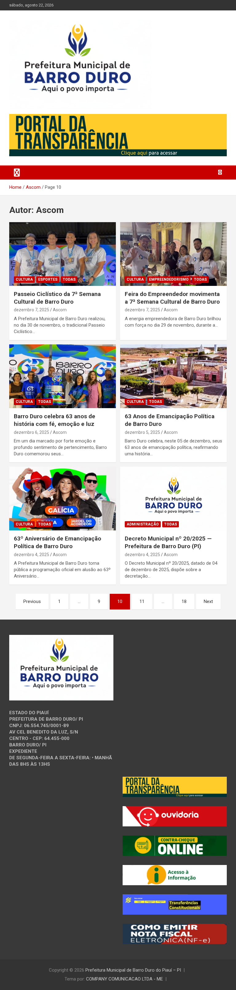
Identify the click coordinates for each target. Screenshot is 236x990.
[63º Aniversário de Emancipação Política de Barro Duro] (62, 499)
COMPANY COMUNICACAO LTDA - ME (124, 979)
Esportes (47, 279)
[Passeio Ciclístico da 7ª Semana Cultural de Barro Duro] (62, 254)
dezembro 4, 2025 (31, 554)
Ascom (60, 309)
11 (142, 601)
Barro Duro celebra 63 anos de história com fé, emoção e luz (54, 420)
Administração (143, 524)
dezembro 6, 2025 (31, 432)
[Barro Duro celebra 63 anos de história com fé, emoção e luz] (62, 376)
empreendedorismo (169, 279)
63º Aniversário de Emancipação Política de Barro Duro (57, 542)
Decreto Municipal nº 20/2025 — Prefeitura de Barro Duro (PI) (168, 542)
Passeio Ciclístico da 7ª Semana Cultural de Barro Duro (57, 297)
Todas (69, 279)
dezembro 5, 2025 (142, 432)
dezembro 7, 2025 (31, 309)
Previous (32, 601)
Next (208, 601)
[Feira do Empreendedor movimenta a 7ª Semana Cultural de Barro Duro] (173, 254)
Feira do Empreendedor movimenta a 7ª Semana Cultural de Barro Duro (172, 297)
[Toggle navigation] (17, 172)
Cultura (24, 279)
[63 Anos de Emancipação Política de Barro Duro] (173, 376)
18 (184, 601)
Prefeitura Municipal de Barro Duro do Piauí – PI (133, 970)
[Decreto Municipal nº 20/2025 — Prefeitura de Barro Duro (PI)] (173, 499)
